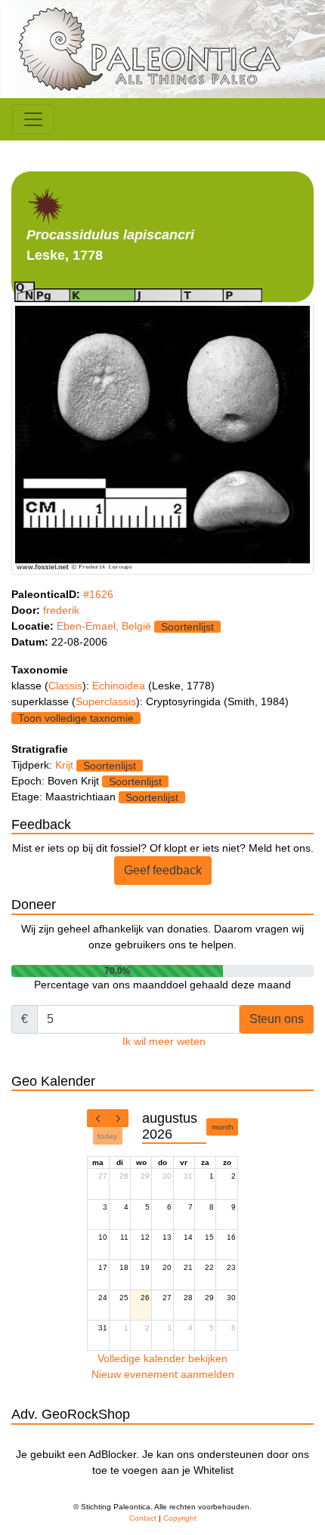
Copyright (180, 1518)
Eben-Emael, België (104, 626)
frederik (61, 610)
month (223, 1127)
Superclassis (106, 701)
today (107, 1136)
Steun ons (276, 1019)
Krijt (64, 765)
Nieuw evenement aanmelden (162, 1374)
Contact (142, 1518)
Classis (65, 686)
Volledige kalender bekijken (163, 1358)
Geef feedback (163, 870)
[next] (117, 1118)
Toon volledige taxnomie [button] (76, 718)
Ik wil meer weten (164, 1041)
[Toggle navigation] (33, 119)
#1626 (98, 594)
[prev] (97, 1118)
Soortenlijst (187, 627)
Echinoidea (120, 686)
